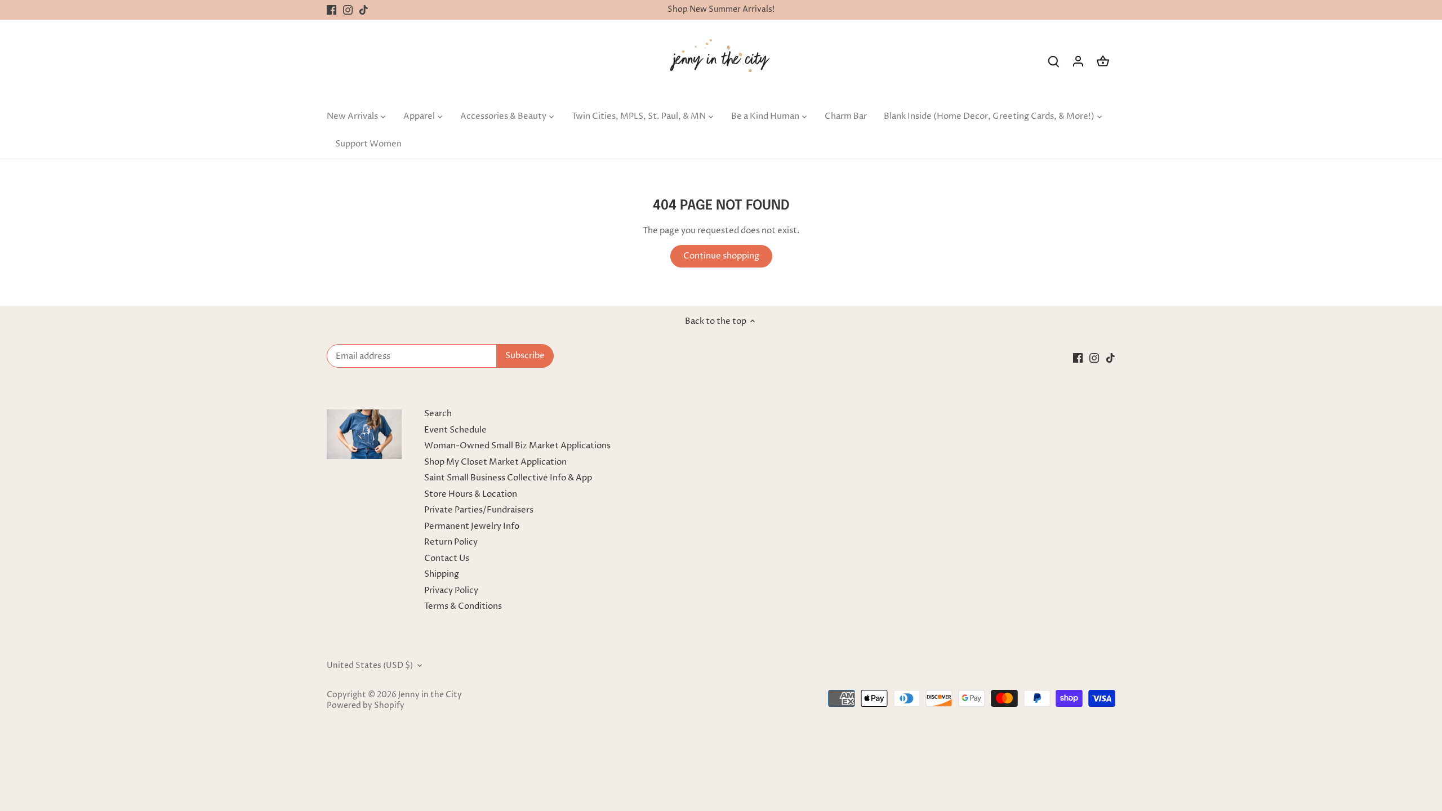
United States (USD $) (370, 665)
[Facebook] (331, 10)
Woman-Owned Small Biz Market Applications (517, 446)
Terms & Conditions (463, 606)
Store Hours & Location (470, 494)
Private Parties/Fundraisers (478, 510)
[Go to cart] (1103, 61)
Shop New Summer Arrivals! (721, 9)
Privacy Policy (451, 590)
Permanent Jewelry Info (471, 526)
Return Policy (451, 542)
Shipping (441, 574)
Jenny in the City (430, 695)
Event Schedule (455, 430)
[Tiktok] (363, 10)
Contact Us (446, 558)
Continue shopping (721, 256)
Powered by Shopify (365, 706)
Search (438, 414)
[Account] (1078, 61)
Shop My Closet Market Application (495, 462)
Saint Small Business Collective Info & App (508, 478)
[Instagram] (348, 10)
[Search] (1053, 61)
